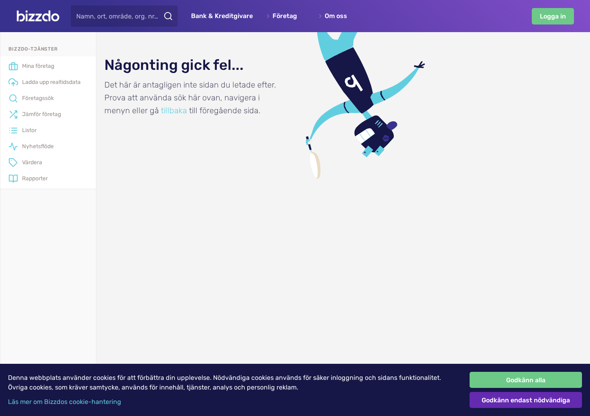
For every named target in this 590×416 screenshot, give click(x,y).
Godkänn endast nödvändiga (526, 400)
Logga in (553, 16)
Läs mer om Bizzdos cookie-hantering (64, 402)
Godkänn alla (525, 380)
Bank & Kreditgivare (222, 16)
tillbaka (174, 110)
